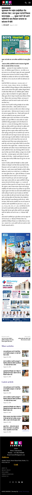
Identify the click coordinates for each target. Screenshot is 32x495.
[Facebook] (8, 29)
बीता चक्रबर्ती (6, 25)
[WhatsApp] (20, 29)
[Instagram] (13, 482)
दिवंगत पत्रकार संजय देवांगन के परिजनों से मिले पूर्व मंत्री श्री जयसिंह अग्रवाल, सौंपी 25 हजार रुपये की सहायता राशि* (12, 418)
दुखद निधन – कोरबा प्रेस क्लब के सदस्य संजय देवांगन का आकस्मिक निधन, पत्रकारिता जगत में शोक (11, 428)
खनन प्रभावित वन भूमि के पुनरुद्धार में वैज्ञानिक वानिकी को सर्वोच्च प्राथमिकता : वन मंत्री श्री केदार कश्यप (12, 363)
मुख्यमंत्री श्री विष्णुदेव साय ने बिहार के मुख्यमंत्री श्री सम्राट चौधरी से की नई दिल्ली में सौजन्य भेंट (12, 372)
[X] (12, 29)
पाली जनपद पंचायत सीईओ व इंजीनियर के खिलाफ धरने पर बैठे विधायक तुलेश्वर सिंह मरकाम (7, 340)
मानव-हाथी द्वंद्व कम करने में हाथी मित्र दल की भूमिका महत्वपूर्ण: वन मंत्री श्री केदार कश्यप (11, 353)
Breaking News (6, 8)
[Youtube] (22, 482)
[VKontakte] (19, 482)
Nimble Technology (23, 491)
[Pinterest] (16, 29)
